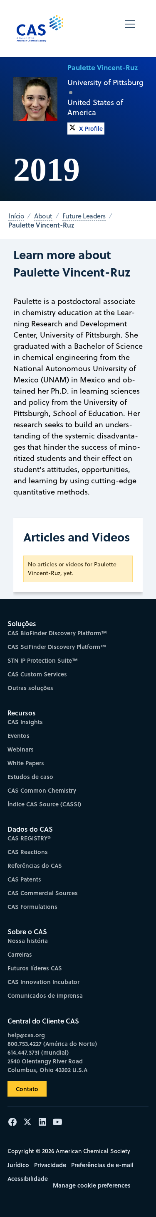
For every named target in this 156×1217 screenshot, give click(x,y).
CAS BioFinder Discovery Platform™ (57, 633)
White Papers (25, 763)
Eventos (18, 735)
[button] (130, 28)
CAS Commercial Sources (42, 893)
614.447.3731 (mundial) (38, 1052)
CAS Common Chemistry (41, 790)
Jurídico (18, 1165)
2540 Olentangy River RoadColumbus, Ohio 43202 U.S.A (47, 1065)
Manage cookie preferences (92, 1185)
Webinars (20, 749)
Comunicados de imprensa (45, 995)
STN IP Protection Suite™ (42, 660)
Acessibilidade (27, 1178)
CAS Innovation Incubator (43, 981)
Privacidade (50, 1165)
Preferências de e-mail (102, 1165)
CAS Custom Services (37, 674)
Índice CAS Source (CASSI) (44, 804)
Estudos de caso (30, 776)
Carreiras (19, 954)
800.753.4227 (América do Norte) (52, 1043)
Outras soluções (30, 687)
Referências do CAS (34, 865)
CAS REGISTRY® (29, 838)
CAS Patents (24, 879)
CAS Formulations (32, 906)
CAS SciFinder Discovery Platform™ (56, 646)
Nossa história (27, 940)
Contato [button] (27, 1089)
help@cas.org (26, 1035)
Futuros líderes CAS (34, 968)
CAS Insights (25, 721)
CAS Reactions (27, 851)
